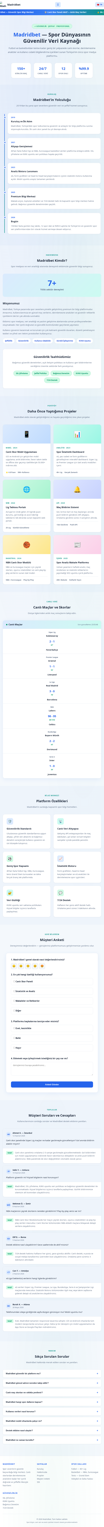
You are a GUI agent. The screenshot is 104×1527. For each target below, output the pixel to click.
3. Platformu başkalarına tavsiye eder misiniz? (35, 1021)
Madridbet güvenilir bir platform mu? (23, 1373)
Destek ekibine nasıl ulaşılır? (19, 1430)
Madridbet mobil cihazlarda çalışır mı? (24, 1421)
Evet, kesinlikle (23, 1028)
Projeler (40, 1475)
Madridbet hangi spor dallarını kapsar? (24, 1402)
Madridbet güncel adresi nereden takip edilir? (27, 1383)
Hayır (18, 1047)
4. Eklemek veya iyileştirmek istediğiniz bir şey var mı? (39, 1058)
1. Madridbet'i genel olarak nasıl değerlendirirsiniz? (38, 959)
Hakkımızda (42, 1472)
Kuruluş (40, 1469)
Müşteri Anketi (43, 1478)
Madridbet (13, 4)
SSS (38, 1482)
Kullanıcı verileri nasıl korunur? (20, 1411)
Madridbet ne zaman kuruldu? (20, 1440)
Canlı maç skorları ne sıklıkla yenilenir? (24, 1392)
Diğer (18, 1010)
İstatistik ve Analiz (25, 991)
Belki (18, 1038)
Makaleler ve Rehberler (27, 1001)
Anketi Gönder (52, 1084)
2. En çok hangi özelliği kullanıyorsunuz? (32, 974)
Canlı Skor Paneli (24, 981)
